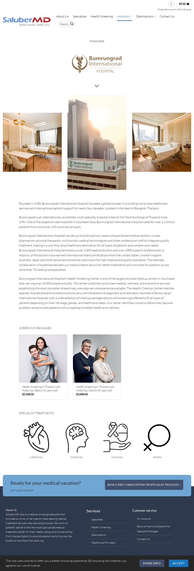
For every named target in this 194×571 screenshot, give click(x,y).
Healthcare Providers (103, 542)
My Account (144, 518)
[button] (171, 4)
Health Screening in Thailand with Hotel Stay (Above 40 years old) (95, 388)
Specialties (97, 519)
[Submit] (72, 24)
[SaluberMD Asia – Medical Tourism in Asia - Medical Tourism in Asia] (27, 21)
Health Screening (101, 527)
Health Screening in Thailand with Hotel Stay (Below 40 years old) (41, 388)
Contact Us (143, 539)
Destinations (98, 534)
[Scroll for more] (97, 86)
